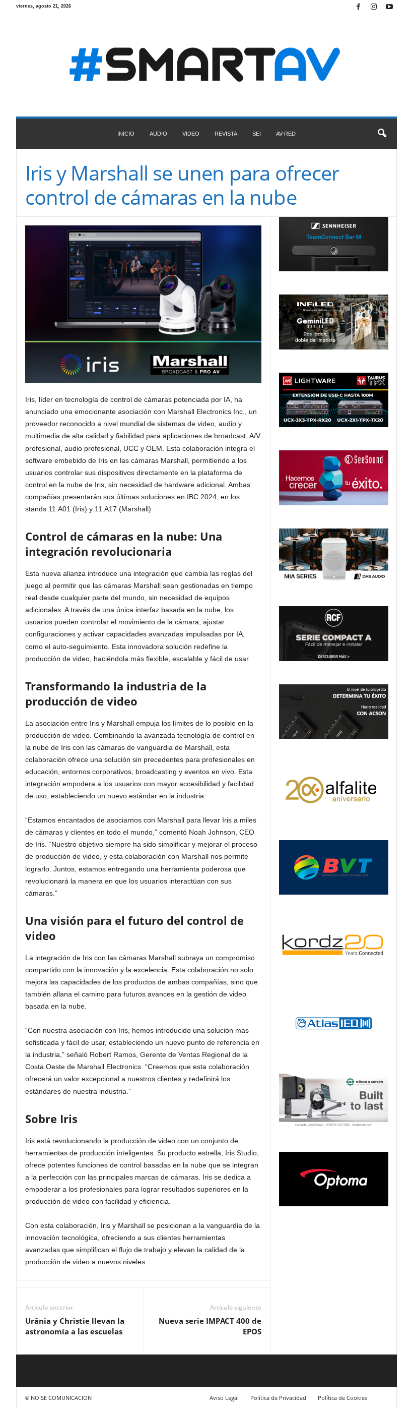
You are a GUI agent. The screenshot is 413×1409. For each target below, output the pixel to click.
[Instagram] (374, 7)
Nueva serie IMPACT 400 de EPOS (210, 1326)
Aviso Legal (224, 1397)
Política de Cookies (342, 1397)
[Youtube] (389, 7)
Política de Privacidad (278, 1397)
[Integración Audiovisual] (206, 65)
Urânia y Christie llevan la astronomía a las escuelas (74, 1326)
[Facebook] (358, 7)
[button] (382, 134)
